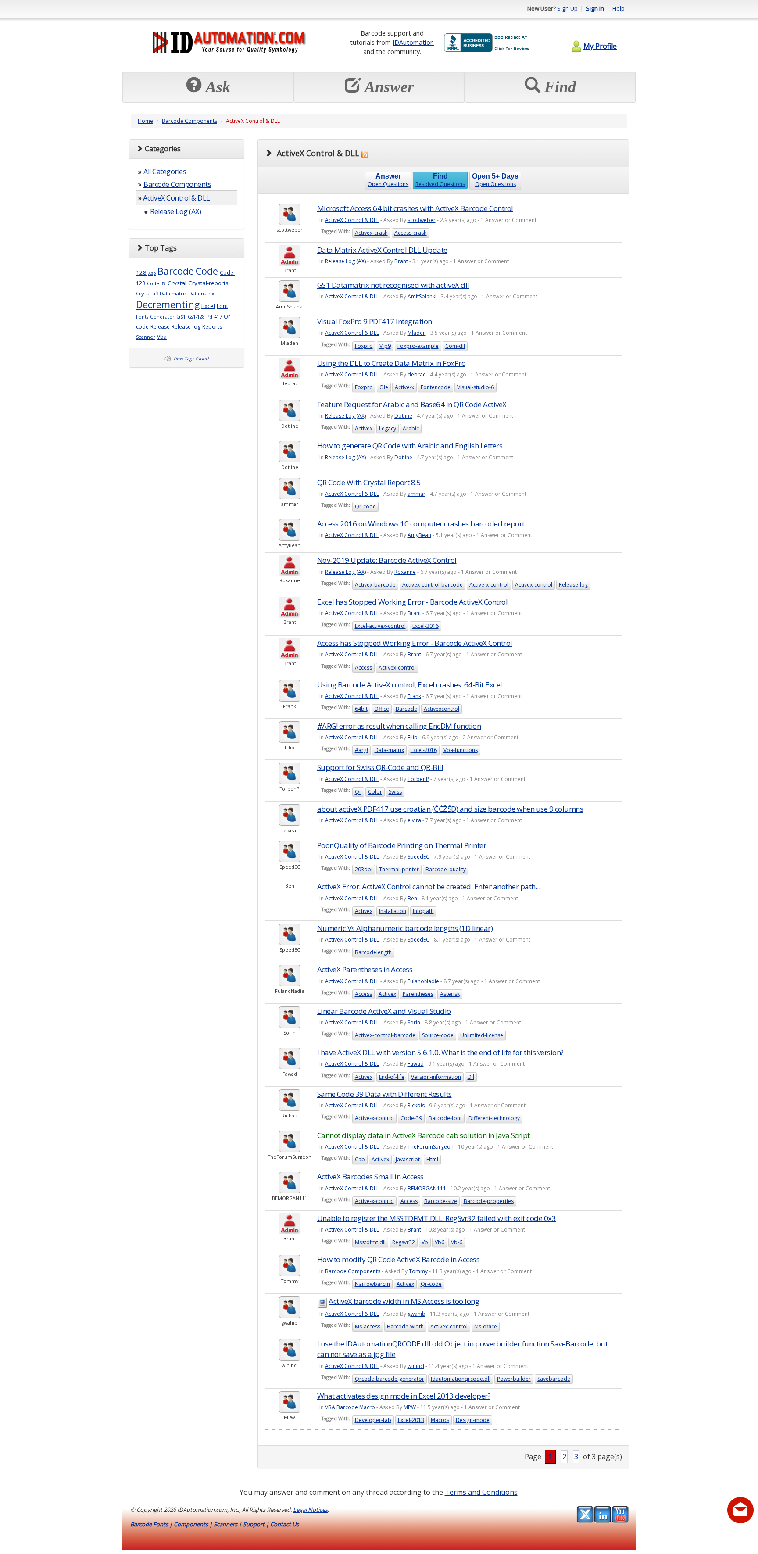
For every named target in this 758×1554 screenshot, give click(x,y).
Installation (392, 911)
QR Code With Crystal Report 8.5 (369, 482)
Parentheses (418, 994)
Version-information (436, 1077)
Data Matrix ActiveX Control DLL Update (382, 250)
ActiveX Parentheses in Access (365, 969)
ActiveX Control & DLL (176, 198)
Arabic (411, 428)
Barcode (175, 271)
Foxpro (364, 346)
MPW (410, 1407)
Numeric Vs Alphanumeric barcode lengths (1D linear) (405, 928)
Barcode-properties (489, 1201)
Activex (363, 428)
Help (618, 8)
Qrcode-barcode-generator (389, 1378)
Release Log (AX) (175, 211)
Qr (358, 791)
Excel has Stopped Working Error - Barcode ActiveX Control (412, 602)
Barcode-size (440, 1201)
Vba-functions (460, 750)
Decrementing (168, 304)
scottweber (422, 220)
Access (363, 667)
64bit (361, 709)
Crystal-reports (208, 283)
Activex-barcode (375, 584)
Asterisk (450, 994)
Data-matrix (173, 293)
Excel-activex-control (380, 626)
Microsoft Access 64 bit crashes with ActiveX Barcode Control (415, 208)
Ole (383, 387)
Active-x (404, 387)
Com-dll (455, 346)
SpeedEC (418, 856)
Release (160, 326)
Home (145, 121)
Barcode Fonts (149, 1524)
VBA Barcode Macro (350, 1407)
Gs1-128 (196, 317)
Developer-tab (373, 1420)
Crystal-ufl (147, 293)
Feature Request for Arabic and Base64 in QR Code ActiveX (412, 404)
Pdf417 (214, 317)
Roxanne (405, 572)
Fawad (416, 1063)
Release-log (186, 326)
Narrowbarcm (372, 1284)
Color (375, 791)
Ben (413, 898)
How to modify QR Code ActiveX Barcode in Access (398, 1259)
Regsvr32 (403, 1242)
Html (432, 1159)
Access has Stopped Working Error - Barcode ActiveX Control (414, 643)
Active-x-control (488, 584)
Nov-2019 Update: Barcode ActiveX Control (387, 560)
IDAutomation (413, 42)
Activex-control (533, 584)
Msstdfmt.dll (370, 1242)
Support (254, 1524)
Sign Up (567, 8)
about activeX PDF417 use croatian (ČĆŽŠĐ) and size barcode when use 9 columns (450, 809)
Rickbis (416, 1105)
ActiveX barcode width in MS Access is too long (404, 1301)
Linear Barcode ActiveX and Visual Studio (384, 1011)
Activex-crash (371, 232)
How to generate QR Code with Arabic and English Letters (410, 445)
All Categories (164, 171)
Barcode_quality (445, 869)
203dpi (363, 869)
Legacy (387, 428)
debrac (416, 374)
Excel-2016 (425, 626)
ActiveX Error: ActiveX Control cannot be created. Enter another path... (428, 886)
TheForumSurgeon (431, 1146)
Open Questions (388, 180)
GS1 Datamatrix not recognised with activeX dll (393, 285)
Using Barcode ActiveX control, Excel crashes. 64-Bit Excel (409, 685)
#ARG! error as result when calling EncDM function (399, 726)
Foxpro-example (418, 346)
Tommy (418, 1271)
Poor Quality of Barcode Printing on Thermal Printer (401, 845)
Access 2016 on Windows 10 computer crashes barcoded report (421, 524)
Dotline (403, 415)
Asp (152, 273)
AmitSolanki (422, 296)
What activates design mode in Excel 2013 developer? (404, 1396)
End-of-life (391, 1077)
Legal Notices (310, 1510)
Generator (162, 317)
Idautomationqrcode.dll (460, 1378)
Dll (471, 1077)
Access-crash (410, 232)
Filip (413, 737)
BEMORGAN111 (427, 1188)
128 (141, 272)
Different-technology (494, 1118)
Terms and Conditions (481, 1492)
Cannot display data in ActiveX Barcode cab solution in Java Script (423, 1135)
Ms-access (367, 1326)
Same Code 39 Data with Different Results (384, 1094)
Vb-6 (456, 1242)
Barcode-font (445, 1118)
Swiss (395, 791)
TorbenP (418, 779)
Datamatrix (202, 293)
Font (222, 306)
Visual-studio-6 (475, 387)
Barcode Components (189, 121)
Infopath (423, 911)
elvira (414, 820)
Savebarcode (553, 1378)
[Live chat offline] (740, 1510)
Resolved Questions (440, 180)
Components (191, 1524)
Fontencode (436, 387)
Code (207, 271)
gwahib (416, 1314)
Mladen (417, 333)
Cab (360, 1159)
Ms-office (485, 1326)
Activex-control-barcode (432, 584)
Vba (162, 336)
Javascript (408, 1159)
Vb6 (439, 1242)
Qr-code (365, 506)
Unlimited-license (481, 1035)
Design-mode (473, 1420)
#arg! (361, 750)
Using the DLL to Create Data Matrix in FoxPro (391, 363)
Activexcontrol (441, 709)
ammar (416, 494)
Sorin (414, 1022)
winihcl (416, 1366)
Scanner (145, 337)
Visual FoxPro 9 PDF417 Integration (374, 321)
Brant (401, 261)
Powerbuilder (514, 1378)
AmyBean (419, 535)
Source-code (438, 1035)
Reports (212, 326)
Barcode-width (405, 1326)
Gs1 (181, 316)
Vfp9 (385, 346)
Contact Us (284, 1524)
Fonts (142, 317)
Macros (440, 1420)
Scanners (225, 1524)
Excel (208, 306)
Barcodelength (373, 952)
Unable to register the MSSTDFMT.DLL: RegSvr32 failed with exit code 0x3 (436, 1218)
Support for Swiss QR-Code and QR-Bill (380, 767)
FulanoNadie (423, 981)
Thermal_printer (399, 869)
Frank (414, 696)
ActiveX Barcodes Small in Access (370, 1176)
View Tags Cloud (191, 358)
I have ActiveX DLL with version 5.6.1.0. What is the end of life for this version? (440, 1052)
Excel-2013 (411, 1420)
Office (381, 709)
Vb (425, 1242)
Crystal (177, 283)
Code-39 (156, 283)
